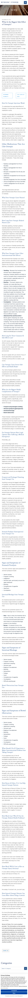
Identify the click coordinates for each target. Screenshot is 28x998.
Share (5, 950)
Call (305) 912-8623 (21, 95)
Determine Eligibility (5, 95)
